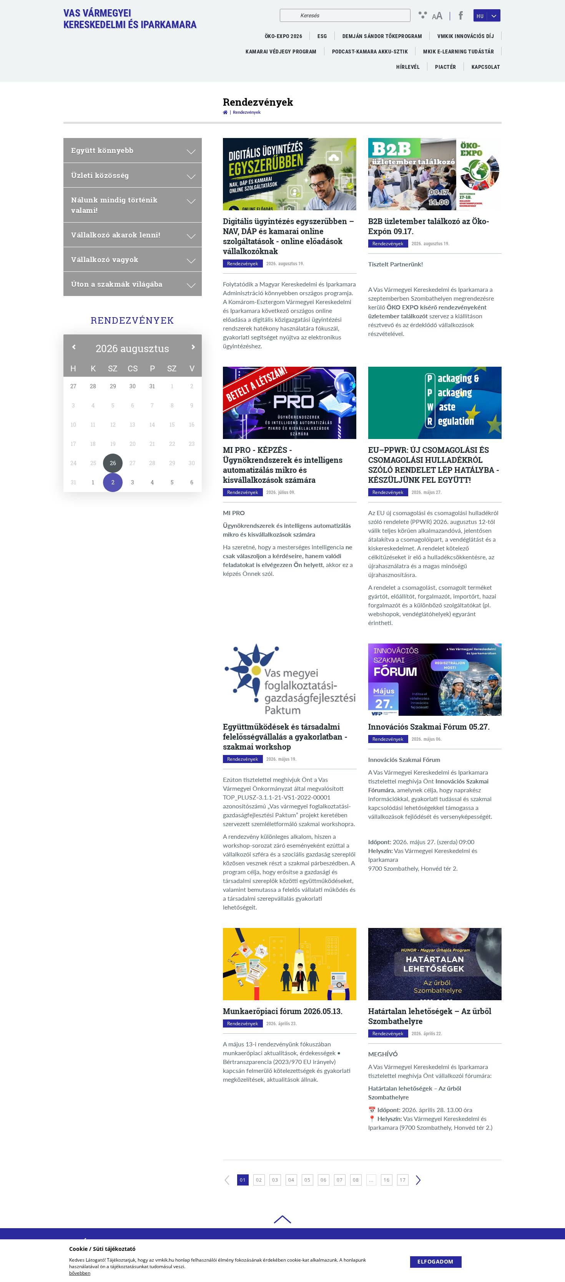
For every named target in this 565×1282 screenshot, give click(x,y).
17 (403, 1180)
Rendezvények (132, 320)
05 (307, 1180)
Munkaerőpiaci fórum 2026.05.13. (282, 1011)
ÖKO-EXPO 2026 (283, 36)
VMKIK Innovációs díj (465, 36)
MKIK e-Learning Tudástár (458, 51)
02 (259, 1180)
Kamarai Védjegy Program (281, 51)
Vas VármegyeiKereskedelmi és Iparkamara (130, 18)
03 (275, 1180)
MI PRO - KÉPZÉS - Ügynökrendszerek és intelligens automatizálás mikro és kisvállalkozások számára (282, 465)
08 (356, 1180)
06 (324, 1180)
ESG (322, 36)
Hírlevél (408, 67)
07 (340, 1180)
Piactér (445, 67)
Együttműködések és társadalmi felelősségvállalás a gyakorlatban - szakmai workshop (285, 737)
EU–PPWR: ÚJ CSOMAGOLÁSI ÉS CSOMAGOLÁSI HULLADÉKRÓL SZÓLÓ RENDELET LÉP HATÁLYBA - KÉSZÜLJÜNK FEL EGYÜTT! (433, 465)
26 (113, 463)
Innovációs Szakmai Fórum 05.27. (429, 727)
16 (387, 1180)
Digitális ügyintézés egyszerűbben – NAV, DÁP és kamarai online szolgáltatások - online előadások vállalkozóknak (288, 236)
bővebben (79, 1273)
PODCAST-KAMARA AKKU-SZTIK (370, 51)
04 (291, 1180)
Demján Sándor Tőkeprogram (382, 36)
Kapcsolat (486, 67)
